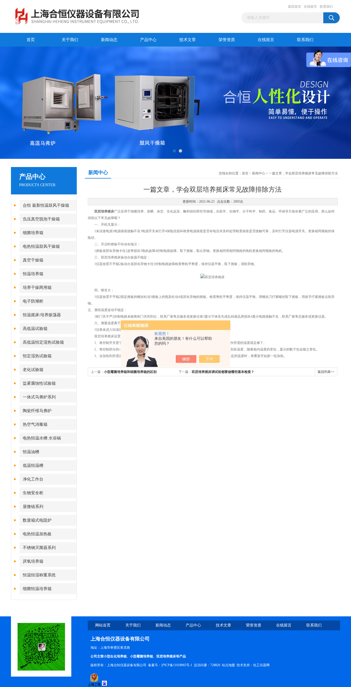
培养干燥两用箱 (37, 287)
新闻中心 (258, 173)
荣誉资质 (227, 40)
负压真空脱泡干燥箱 (41, 219)
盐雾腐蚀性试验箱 (39, 383)
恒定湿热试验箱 (37, 356)
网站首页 (103, 625)
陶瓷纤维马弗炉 (37, 411)
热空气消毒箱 (35, 424)
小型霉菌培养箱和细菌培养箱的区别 (130, 372)
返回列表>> (326, 372)
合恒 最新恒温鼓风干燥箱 (46, 205)
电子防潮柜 (33, 301)
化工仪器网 (261, 665)
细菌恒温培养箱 (37, 589)
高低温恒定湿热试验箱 (43, 342)
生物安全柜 (33, 493)
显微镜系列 (33, 506)
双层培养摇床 (104, 211)
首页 (31, 40)
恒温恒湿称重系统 (39, 575)
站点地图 (228, 665)
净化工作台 (33, 479)
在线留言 (310, 6)
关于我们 (70, 40)
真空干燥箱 (33, 260)
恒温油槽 (31, 452)
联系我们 (326, 6)
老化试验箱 (33, 369)
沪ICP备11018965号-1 (176, 665)
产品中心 (148, 40)
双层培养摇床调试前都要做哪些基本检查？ (223, 372)
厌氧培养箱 (33, 561)
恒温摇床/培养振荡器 (42, 315)
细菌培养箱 (33, 233)
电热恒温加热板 (37, 534)
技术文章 (187, 40)
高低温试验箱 (35, 328)
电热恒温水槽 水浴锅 (42, 438)
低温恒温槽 (33, 465)
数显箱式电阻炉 (37, 520)
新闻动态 (109, 40)
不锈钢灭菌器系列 (39, 547)
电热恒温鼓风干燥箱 (41, 246)
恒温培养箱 (33, 274)
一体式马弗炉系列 (39, 397)
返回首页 (294, 6)
